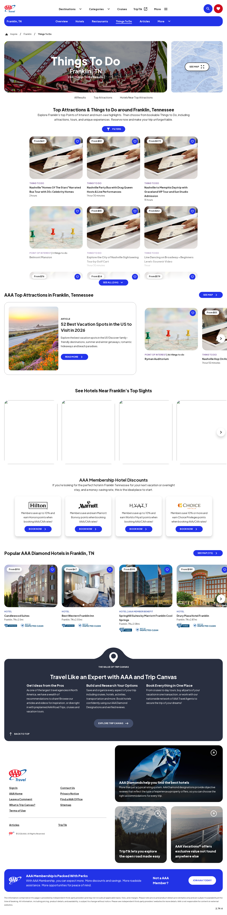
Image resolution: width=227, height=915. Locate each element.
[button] (83, 605)
